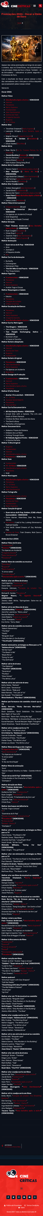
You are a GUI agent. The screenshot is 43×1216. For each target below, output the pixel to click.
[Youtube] (24, 1197)
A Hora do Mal (30, 172)
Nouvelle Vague (8, 574)
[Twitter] (13, 1197)
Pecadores (10, 105)
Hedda (18, 619)
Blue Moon (21, 144)
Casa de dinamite (9, 947)
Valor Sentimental (13, 112)
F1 (3, 811)
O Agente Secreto (13, 117)
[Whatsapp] (35, 1197)
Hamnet (9, 102)
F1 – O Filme (10, 122)
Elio (7, 255)
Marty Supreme (12, 107)
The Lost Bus (11, 405)
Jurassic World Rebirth (14, 400)
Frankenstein (11, 110)
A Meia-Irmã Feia (12, 304)
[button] (34, 6)
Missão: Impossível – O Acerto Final (15, 816)
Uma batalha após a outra (13, 577)
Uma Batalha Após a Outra (17, 100)
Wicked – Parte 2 (8, 824)
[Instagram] (19, 1197)
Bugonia (9, 120)
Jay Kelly (18, 883)
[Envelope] (29, 1197)
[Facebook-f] (8, 1197)
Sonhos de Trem (12, 115)
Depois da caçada (20, 617)
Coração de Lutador (13, 301)
